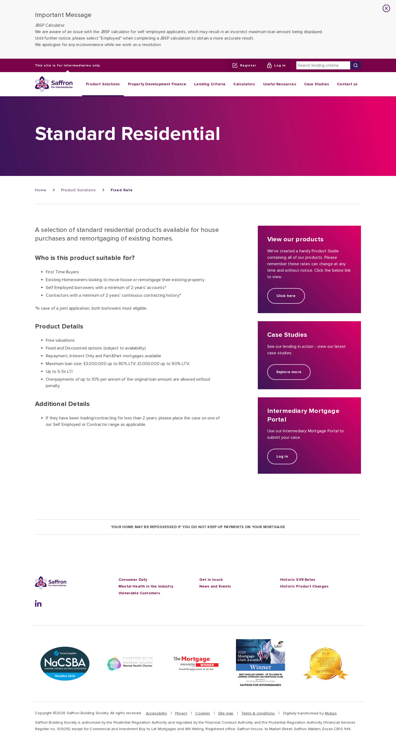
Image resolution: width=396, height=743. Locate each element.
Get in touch (211, 579)
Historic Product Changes (304, 586)
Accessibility (156, 713)
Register (248, 65)
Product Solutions (103, 84)
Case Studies (316, 84)
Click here (286, 295)
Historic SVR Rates (297, 579)
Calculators (244, 84)
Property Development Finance (157, 84)
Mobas (331, 713)
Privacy (181, 713)
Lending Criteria (209, 84)
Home (40, 190)
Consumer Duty (133, 579)
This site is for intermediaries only (67, 65)
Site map (225, 713)
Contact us (347, 84)
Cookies (202, 713)
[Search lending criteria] (355, 65)
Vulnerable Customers (139, 593)
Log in (280, 65)
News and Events (215, 586)
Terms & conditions (258, 713)
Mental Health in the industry (146, 586)
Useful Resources (279, 84)
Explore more (288, 372)
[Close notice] (386, 8)
